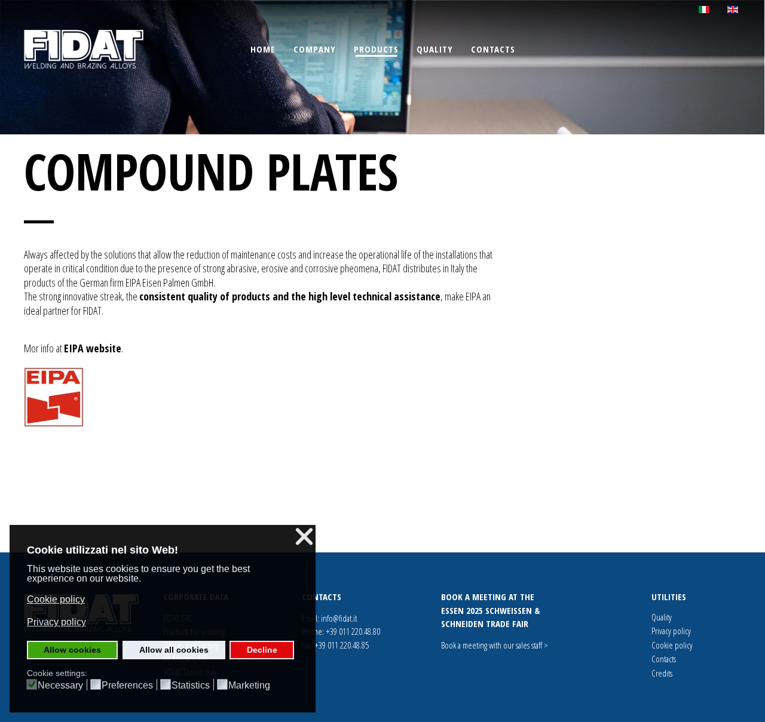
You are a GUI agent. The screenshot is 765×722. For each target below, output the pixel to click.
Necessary (60, 685)
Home (263, 49)
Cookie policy (672, 645)
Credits (661, 673)
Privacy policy (671, 631)
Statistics (191, 685)
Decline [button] (262, 650)
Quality (435, 49)
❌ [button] (304, 536)
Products (376, 49)
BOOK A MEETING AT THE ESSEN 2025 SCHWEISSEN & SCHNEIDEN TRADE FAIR (490, 610)
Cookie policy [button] (56, 599)
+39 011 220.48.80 (353, 631)
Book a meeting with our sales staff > (494, 645)
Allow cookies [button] (72, 650)
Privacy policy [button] (56, 622)
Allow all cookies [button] (174, 650)
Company (314, 49)
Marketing (249, 685)
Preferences (127, 685)
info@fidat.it (339, 618)
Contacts (493, 49)
